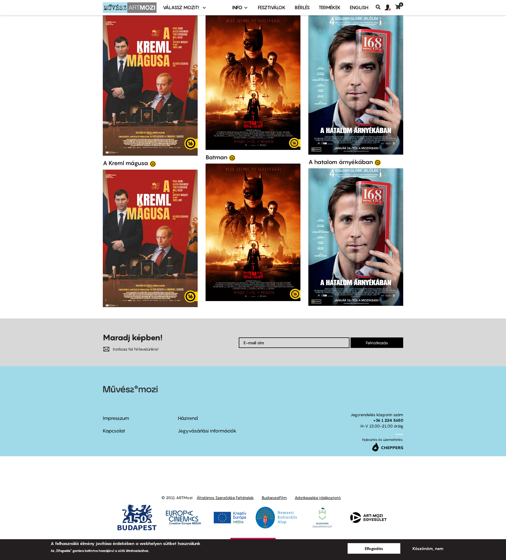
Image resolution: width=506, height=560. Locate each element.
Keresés (380, 7)
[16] (153, 163)
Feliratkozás (377, 342)
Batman (216, 157)
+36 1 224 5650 (388, 420)
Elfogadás (374, 548)
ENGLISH (359, 7)
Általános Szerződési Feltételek (225, 497)
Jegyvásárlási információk (207, 431)
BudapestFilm (274, 497)
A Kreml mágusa (125, 163)
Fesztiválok (272, 7)
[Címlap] (130, 7)
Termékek (330, 7)
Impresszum (116, 418)
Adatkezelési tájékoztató (318, 497)
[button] (390, 7)
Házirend (188, 418)
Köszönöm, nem (427, 548)
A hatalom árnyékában (340, 162)
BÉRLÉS (302, 7)
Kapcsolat (114, 431)
